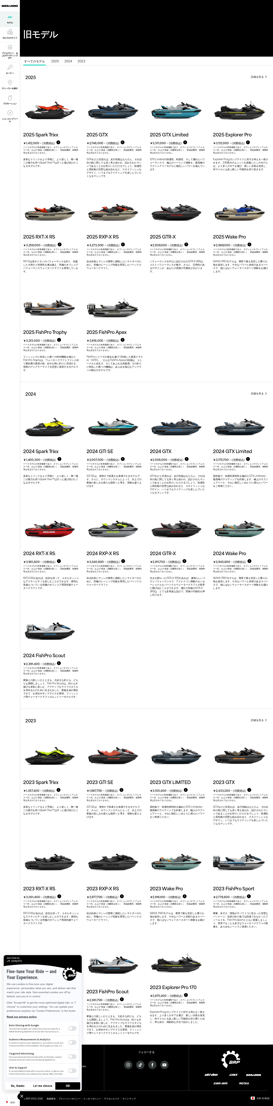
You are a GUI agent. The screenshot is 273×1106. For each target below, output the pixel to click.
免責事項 (51, 1098)
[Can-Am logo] (220, 1083)
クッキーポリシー (92, 1098)
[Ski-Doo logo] (211, 1074)
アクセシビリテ (111, 1098)
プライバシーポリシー (69, 1098)
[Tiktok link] (140, 1064)
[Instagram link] (128, 1064)
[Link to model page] (51, 137)
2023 (81, 60)
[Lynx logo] (233, 1074)
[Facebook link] (152, 1064)
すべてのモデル (34, 60)
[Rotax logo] (244, 1083)
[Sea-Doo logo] (9, 6)
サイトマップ (129, 1098)
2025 (55, 60)
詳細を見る (257, 76)
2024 (68, 60)
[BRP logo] (231, 1058)
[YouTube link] (164, 1064)
